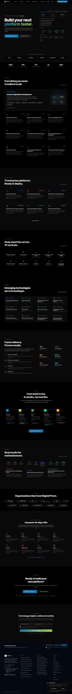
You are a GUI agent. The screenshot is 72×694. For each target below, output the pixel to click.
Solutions (21, 1)
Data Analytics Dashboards (41, 667)
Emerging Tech (35, 1)
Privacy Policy (55, 679)
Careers (54, 674)
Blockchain (57, 11)
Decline (63, 688)
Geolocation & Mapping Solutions (26, 663)
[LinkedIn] (5, 675)
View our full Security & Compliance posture (35, 557)
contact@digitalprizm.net (10, 664)
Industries (28, 1)
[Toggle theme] (56, 1)
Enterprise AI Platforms (41, 657)
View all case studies (62, 456)
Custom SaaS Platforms (41, 668)
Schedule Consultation (62, 1)
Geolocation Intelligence (41, 663)
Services (15, 1)
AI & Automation (43, 11)
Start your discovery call (35, 430)
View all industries (62, 246)
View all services (63, 85)
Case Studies (42, 1)
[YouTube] (14, 675)
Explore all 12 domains (62, 291)
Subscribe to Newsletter (36, 630)
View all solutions (63, 184)
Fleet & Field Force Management (42, 662)
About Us (54, 657)
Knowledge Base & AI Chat (41, 672)
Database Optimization (25, 672)
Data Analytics (64, 11)
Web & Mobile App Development (26, 674)
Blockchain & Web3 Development (26, 665)
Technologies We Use (57, 665)
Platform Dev (51, 11)
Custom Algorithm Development (26, 661)
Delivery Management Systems (42, 658)
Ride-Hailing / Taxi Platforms (42, 660)
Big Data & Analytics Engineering (26, 659)
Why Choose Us (56, 670)
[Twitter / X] (8, 675)
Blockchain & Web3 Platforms (42, 665)
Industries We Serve (56, 668)
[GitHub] (12, 675)
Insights (48, 1)
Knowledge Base (56, 663)
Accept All (54, 688)
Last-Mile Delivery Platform (25, 668)
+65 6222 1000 (8, 666)
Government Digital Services (42, 670)
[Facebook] (10, 675)
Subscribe (64, 645)
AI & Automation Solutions (25, 657)
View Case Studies (24, 36)
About (52, 1)
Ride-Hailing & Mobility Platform (26, 670)
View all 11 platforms (35, 220)
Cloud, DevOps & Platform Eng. (26, 676)
